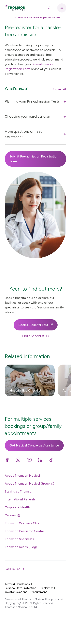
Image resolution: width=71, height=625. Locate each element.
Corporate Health (17, 507)
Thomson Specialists (19, 539)
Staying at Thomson (19, 491)
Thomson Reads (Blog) (21, 547)
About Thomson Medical (22, 475)
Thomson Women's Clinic (23, 523)
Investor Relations (16, 592)
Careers (10, 515)
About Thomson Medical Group (27, 483)
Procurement (39, 592)
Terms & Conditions (17, 584)
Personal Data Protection (20, 588)
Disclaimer (46, 588)
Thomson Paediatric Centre (24, 531)
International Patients (20, 499)
